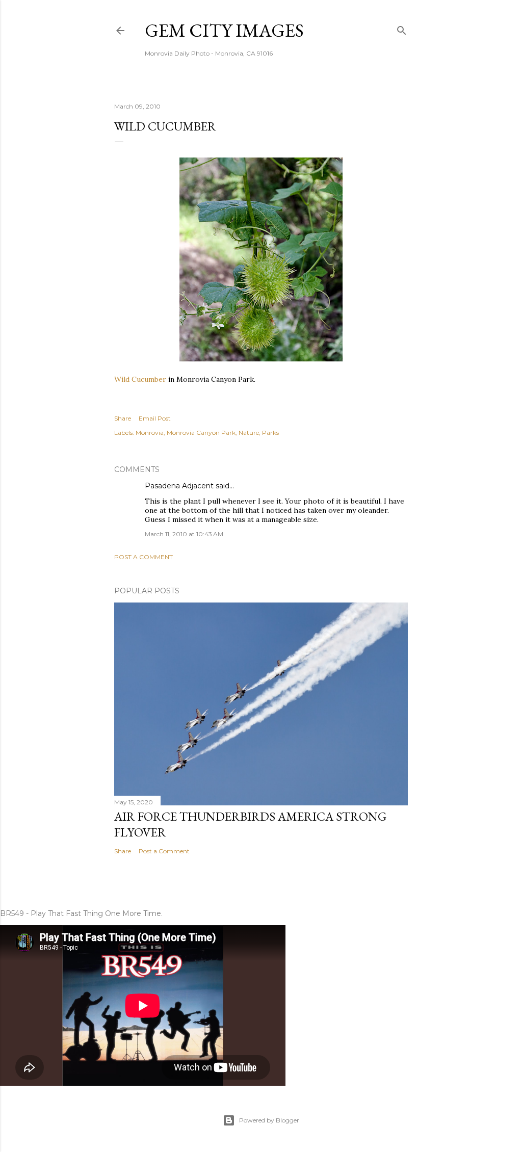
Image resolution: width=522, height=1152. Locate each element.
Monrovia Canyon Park (201, 432)
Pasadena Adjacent (179, 485)
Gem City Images (224, 30)
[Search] (402, 28)
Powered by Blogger (269, 1120)
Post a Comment (143, 557)
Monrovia (150, 432)
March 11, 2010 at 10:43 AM (184, 534)
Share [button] (122, 418)
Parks (270, 432)
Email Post (155, 418)
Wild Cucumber (140, 379)
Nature (249, 432)
